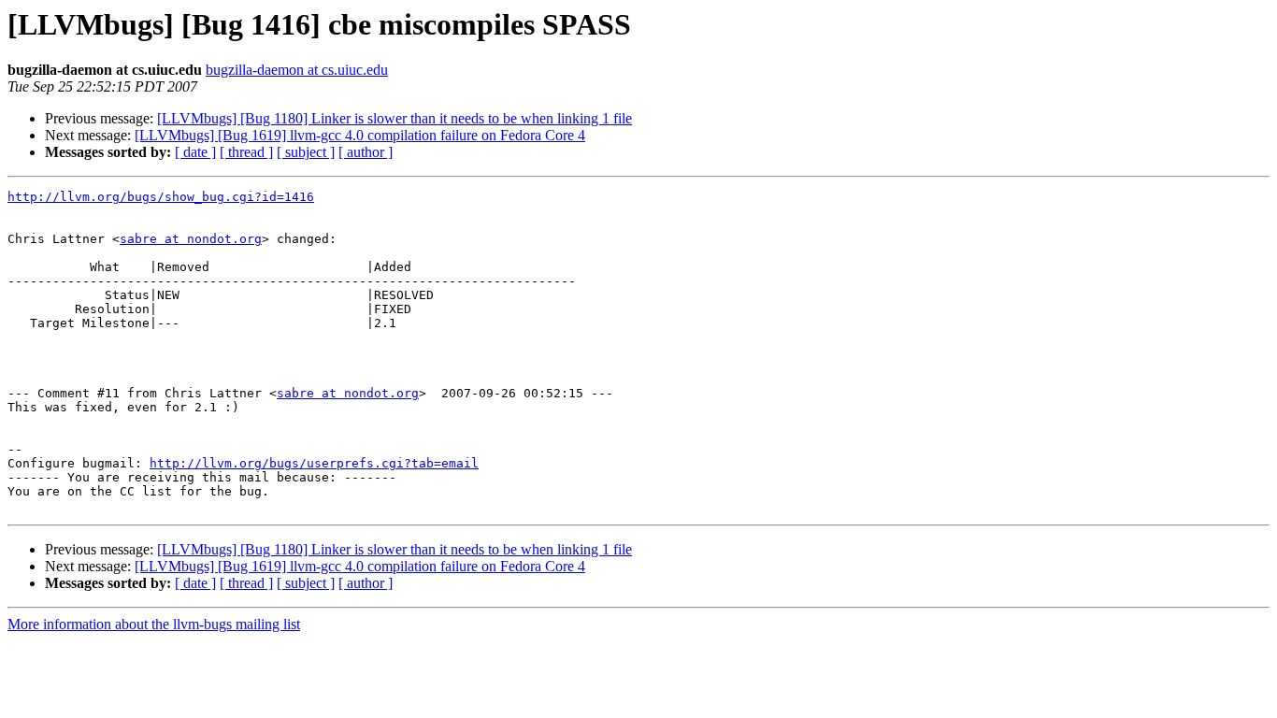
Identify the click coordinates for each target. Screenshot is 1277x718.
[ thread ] (246, 152)
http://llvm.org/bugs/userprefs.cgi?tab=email (314, 463)
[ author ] (365, 152)
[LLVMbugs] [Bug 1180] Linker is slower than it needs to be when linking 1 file (394, 118)
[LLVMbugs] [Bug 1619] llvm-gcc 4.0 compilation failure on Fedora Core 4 (360, 135)
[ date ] (195, 152)
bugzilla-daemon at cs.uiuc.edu (297, 70)
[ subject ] (306, 152)
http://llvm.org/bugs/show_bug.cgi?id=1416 (160, 197)
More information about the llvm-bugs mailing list (153, 624)
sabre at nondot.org (191, 239)
